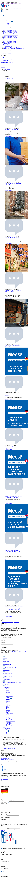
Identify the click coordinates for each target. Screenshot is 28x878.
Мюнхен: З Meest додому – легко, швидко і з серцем (13, 291)
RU (7, 732)
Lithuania (8, 718)
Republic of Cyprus (10, 719)
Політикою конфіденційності (9, 748)
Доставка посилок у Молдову (10, 31)
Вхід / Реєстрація (4, 779)
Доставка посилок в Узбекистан (10, 33)
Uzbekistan (8, 714)
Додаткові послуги (7, 46)
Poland (7, 707)
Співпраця (5, 60)
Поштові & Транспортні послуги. (19, 651)
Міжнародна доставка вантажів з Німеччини (13, 57)
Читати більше (8, 136)
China (7, 693)
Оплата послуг (6, 43)
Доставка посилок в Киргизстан (10, 35)
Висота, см (3, 819)
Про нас (2, 64)
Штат (5, 802)
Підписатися (3, 647)
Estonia (7, 716)
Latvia (7, 717)
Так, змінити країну (5, 758)
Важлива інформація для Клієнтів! (13, 345)
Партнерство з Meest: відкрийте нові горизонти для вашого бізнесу (13, 447)
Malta (7, 706)
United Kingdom (9, 713)
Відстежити (3, 622)
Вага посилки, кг (4, 803)
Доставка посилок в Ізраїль (9, 42)
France (7, 697)
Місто (2, 802)
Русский (8, 23)
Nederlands (8, 722)
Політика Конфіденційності (12, 622)
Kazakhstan (8, 705)
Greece (7, 700)
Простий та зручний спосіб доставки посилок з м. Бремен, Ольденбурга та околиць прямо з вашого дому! (14, 608)
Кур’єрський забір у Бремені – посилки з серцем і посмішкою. (12, 238)
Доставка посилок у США (9, 40)
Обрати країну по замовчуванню (13, 725)
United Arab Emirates (10, 721)
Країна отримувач (5, 800)
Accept (2, 750)
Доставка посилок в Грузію (9, 36)
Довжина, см (4, 809)
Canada (7, 688)
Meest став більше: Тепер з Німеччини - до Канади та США (12, 551)
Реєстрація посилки (7, 44)
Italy (7, 703)
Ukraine (7, 690)
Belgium (8, 724)
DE (6, 733)
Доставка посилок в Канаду (9, 41)
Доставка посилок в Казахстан (10, 32)
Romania (8, 708)
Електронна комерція (8, 59)
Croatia (7, 695)
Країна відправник (5, 786)
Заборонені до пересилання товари (11, 47)
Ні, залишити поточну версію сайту (9, 759)
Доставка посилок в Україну (9, 30)
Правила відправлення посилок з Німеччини (13, 48)
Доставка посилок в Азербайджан (11, 38)
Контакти (3, 67)
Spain (7, 712)
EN (6, 729)
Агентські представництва (7, 62)
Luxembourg (9, 723)
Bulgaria (8, 692)
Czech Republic (9, 696)
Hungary (8, 701)
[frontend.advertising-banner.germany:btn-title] (11, 3)
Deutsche (8, 24)
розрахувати (3, 830)
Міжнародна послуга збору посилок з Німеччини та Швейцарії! (13, 497)
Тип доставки (4, 827)
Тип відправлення (5, 829)
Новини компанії (9, 78)
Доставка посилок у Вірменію (10, 37)
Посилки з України (7, 53)
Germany (8, 699)
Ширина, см (3, 814)
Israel (7, 702)
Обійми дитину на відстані (11, 129)
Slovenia (8, 711)
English (7, 20)
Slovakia (8, 710)
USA (7, 691)
